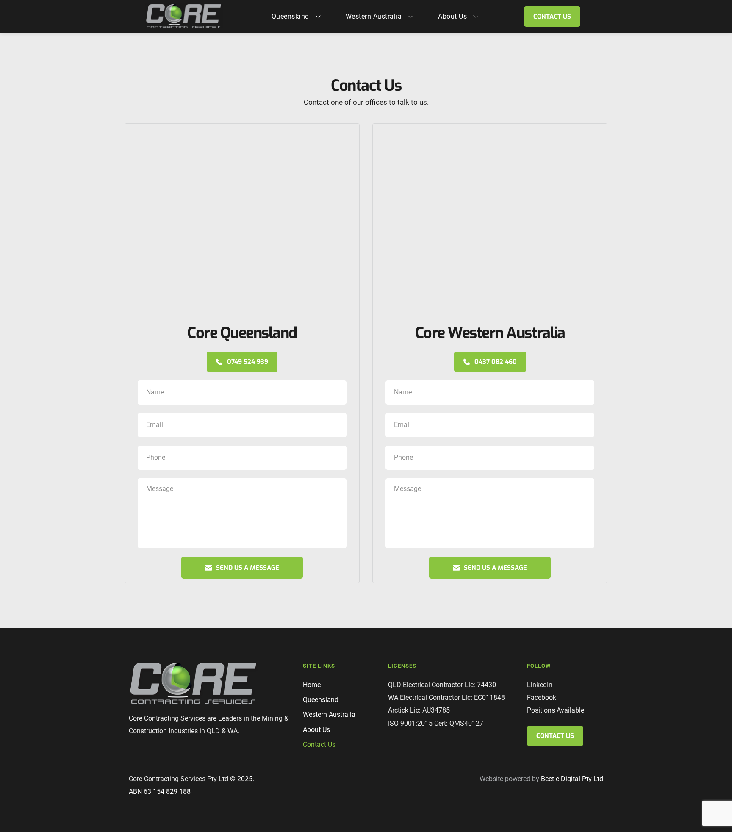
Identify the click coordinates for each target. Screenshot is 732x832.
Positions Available (555, 710)
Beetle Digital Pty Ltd (572, 779)
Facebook (541, 697)
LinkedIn (539, 685)
